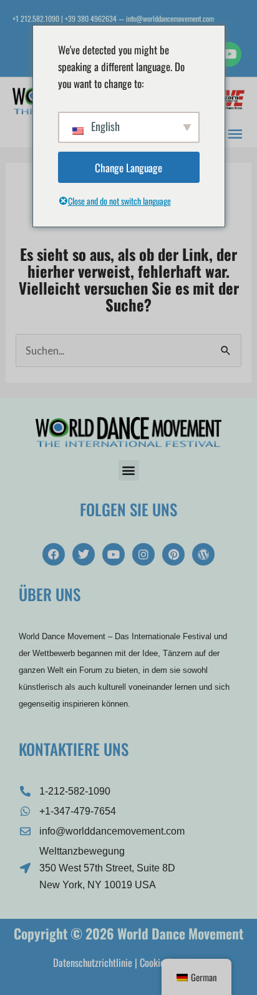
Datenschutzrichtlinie (92, 962)
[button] (129, 470)
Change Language (128, 167)
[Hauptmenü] (235, 132)
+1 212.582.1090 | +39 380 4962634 (64, 18)
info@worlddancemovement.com (170, 18)
